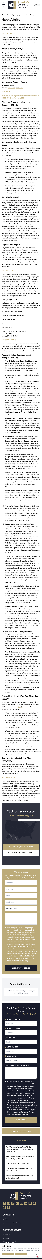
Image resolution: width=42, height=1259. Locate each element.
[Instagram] (8, 1203)
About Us (7, 1234)
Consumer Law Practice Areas (12, 1223)
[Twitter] (12, 1203)
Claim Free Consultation (21, 852)
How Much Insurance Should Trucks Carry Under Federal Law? (19, 1177)
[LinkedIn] (25, 1203)
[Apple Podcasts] (34, 1203)
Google (20, 707)
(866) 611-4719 (25, 956)
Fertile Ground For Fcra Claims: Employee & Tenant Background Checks (20, 1158)
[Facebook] (4, 1203)
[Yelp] (17, 1203)
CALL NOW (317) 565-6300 (21, 846)
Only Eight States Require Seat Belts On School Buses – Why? (19, 1170)
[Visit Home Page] (19, 5)
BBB (26, 704)
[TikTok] (4, 1207)
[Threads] (8, 1207)
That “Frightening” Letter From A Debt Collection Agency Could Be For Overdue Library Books (19, 1149)
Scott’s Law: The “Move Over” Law (17, 1164)
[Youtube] (30, 1203)
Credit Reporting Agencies (15, 15)
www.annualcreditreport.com (15, 315)
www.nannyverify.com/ (15, 88)
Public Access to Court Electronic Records (24, 205)
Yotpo (18, 704)
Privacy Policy (23, 961)
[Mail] (21, 1203)
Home (4, 15)
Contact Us (7, 1238)
